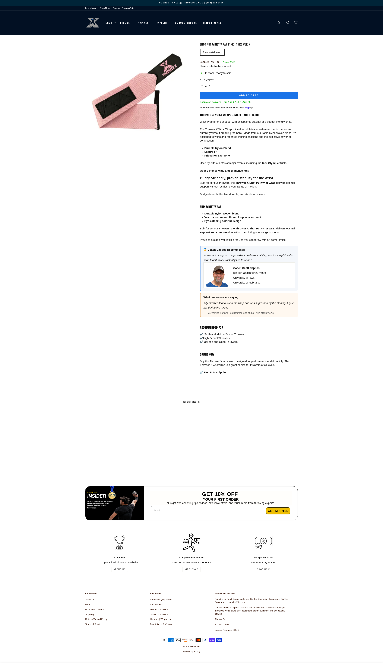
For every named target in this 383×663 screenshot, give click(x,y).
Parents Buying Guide (160, 599)
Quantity (207, 80)
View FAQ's (191, 569)
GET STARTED (278, 510)
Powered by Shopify (191, 651)
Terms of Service (93, 624)
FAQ (87, 604)
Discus (125, 22)
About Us (120, 569)
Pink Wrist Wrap (212, 52)
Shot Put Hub (156, 604)
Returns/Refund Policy (96, 619)
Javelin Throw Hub (159, 614)
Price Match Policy (94, 609)
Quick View (110, 457)
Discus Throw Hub (159, 609)
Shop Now (104, 8)
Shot (109, 22)
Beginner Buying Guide (124, 8)
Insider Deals (212, 22)
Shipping (204, 66)
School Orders (186, 22)
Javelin (162, 22)
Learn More (90, 8)
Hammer (144, 22)
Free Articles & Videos (161, 624)
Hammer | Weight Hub (161, 619)
